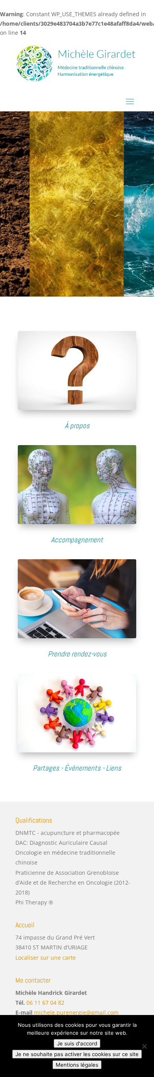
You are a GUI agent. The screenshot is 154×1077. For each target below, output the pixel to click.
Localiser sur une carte (45, 957)
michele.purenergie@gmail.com (76, 1012)
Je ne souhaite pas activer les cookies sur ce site (77, 1054)
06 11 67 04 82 (45, 1002)
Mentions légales (77, 1065)
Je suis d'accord (77, 1043)
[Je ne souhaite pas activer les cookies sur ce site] (144, 1046)
